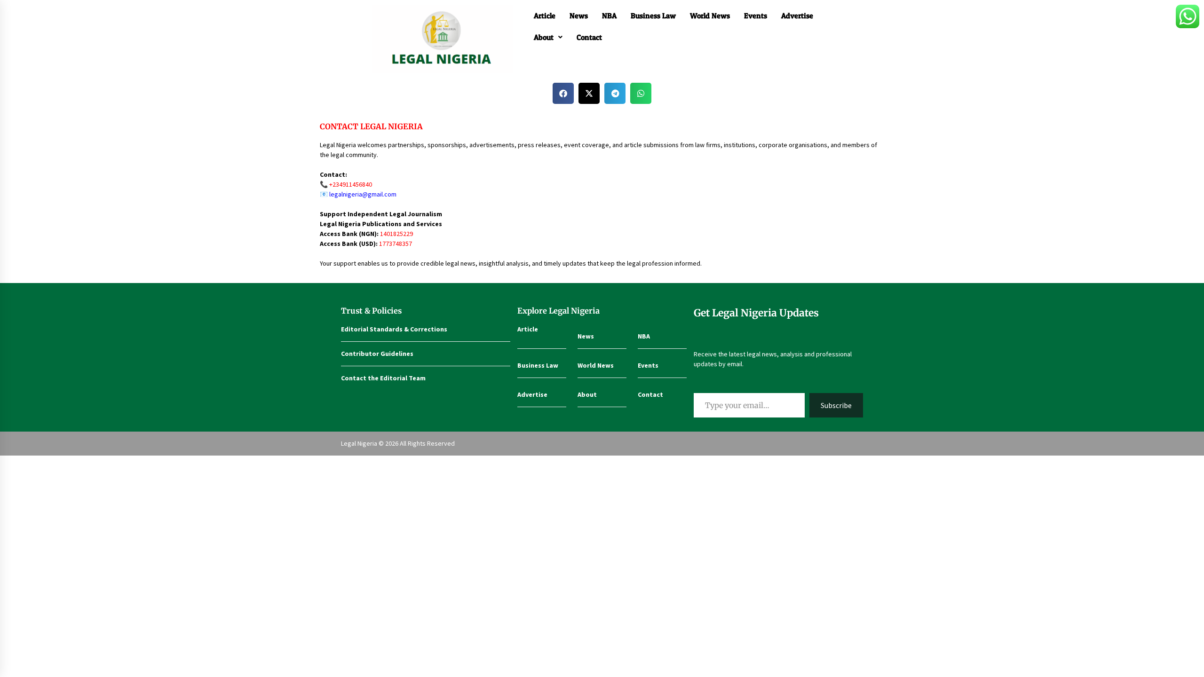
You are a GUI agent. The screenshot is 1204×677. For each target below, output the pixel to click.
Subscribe (836, 405)
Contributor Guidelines (377, 353)
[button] (548, 37)
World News (710, 15)
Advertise (797, 15)
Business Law (653, 15)
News (579, 15)
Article (544, 15)
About (544, 37)
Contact (589, 37)
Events (755, 15)
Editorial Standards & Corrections (394, 329)
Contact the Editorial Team (383, 378)
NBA (609, 15)
